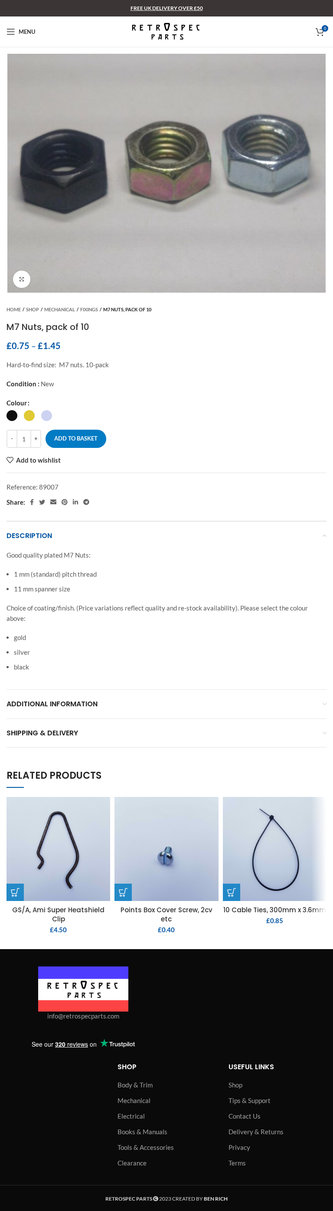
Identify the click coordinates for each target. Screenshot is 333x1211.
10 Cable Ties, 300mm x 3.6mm (274, 909)
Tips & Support (250, 1100)
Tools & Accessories (146, 1147)
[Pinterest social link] (64, 502)
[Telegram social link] (86, 502)
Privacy (239, 1147)
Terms (237, 1163)
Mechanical (59, 309)
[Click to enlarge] (21, 279)
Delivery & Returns (256, 1132)
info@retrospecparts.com (83, 1016)
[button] (15, 892)
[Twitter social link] (42, 502)
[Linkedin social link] (75, 502)
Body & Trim (135, 1085)
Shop (32, 309)
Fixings (89, 309)
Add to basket (76, 438)
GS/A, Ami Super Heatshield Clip (58, 914)
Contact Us (245, 1116)
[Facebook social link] (31, 502)
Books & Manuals (142, 1132)
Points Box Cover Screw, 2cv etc (166, 914)
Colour (17, 403)
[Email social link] (53, 502)
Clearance (132, 1163)
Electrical (131, 1116)
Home (14, 309)
